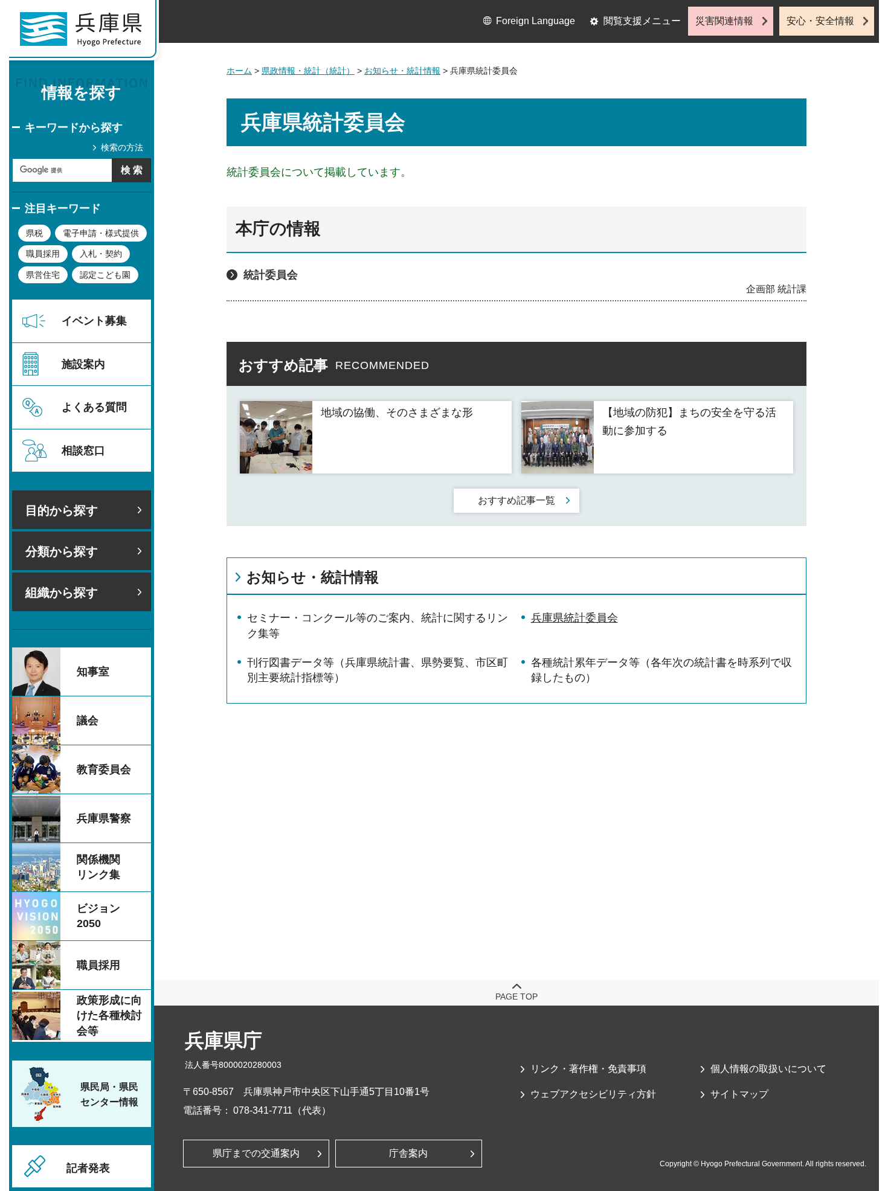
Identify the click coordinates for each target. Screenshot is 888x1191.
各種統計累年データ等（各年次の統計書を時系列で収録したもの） (661, 670)
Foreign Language (535, 21)
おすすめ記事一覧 (516, 500)
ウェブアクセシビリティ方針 (593, 1094)
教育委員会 (104, 769)
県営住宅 (43, 275)
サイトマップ (739, 1094)
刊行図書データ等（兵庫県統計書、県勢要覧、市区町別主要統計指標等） (377, 670)
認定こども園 (105, 275)
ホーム (239, 70)
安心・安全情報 (820, 21)
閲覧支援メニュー (642, 21)
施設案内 (83, 364)
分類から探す (61, 551)
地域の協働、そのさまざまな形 (397, 412)
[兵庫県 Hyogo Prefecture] (86, 33)
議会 (87, 720)
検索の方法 (122, 147)
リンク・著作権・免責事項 (588, 1069)
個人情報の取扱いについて (768, 1069)
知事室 (93, 672)
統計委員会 (270, 275)
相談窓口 (83, 451)
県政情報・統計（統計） (308, 70)
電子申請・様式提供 (101, 233)
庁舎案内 (408, 1153)
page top (516, 996)
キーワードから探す (74, 127)
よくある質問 (94, 407)
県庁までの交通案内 (256, 1153)
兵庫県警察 (104, 818)
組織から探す (61, 592)
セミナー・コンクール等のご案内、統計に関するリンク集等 (377, 625)
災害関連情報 (724, 21)
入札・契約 (101, 253)
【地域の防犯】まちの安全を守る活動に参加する (689, 421)
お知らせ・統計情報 (402, 70)
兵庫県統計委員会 (574, 618)
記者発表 (88, 1168)
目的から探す (61, 510)
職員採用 (43, 253)
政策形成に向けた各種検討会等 (109, 1015)
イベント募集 (94, 321)
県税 (34, 233)
